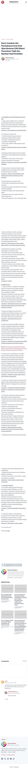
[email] (20, 565)
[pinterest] (17, 565)
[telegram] (14, 565)
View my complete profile (8, 754)
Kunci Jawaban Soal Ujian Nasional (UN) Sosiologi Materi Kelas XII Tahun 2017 (7, 597)
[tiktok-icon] (14, 759)
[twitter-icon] (5, 759)
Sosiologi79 (13, 2)
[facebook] (5, 565)
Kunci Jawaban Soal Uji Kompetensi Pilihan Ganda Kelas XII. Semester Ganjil (7, 623)
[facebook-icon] (2, 759)
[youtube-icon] (11, 759)
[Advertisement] (14, 22)
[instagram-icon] (8, 759)
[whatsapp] (11, 565)
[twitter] (8, 565)
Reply (7, 699)
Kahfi (6, 681)
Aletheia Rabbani (12, 691)
